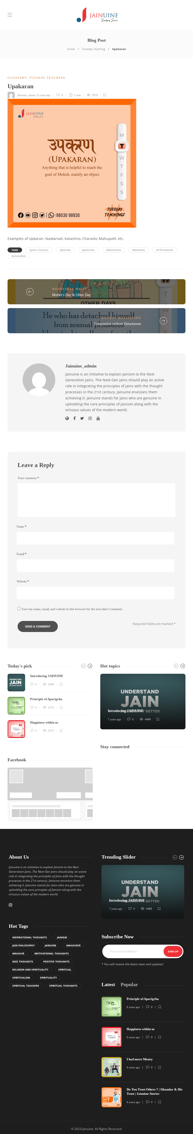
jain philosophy (23, 945)
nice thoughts (22, 961)
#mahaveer (113, 250)
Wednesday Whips (69, 288)
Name (21, 526)
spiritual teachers (25, 985)
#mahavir (138, 250)
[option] (50, 706)
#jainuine (88, 250)
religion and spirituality (30, 969)
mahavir (18, 953)
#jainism (65, 250)
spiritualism (21, 977)
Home (71, 49)
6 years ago (44, 95)
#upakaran (19, 256)
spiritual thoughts (63, 985)
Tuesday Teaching (93, 49)
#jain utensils (39, 250)
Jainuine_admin (26, 95)
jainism (62, 937)
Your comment (28, 478)
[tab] (108, 984)
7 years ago (114, 719)
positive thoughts (56, 961)
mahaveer (73, 945)
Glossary (17, 77)
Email (21, 554)
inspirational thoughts (29, 937)
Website (23, 581)
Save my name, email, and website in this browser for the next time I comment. (72, 609)
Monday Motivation (121, 317)
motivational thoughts (51, 953)
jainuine (50, 945)
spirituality (48, 977)
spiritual (64, 969)
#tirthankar (164, 250)
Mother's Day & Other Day (71, 295)
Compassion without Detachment (117, 324)
